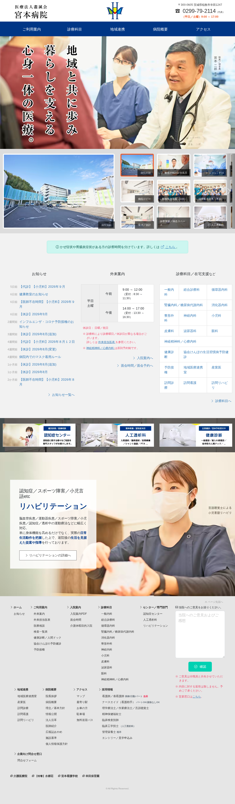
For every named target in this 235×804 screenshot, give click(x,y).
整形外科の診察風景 (175, 172)
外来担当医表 (106, 342)
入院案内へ (144, 358)
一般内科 (106, 613)
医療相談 (39, 625)
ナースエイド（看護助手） (131, 702)
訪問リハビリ (25, 720)
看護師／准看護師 (125, 696)
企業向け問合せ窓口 (29, 754)
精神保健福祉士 (111, 714)
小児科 (216, 315)
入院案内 (75, 607)
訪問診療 (22, 708)
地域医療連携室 (27, 696)
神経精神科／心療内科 (100, 348)
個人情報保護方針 (57, 743)
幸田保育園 (92, 776)
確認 (202, 666)
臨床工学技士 (119, 726)
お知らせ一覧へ (63, 394)
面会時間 (75, 619)
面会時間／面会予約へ (136, 365)
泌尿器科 (190, 331)
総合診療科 (192, 289)
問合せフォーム (27, 760)
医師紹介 (51, 726)
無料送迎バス (85, 720)
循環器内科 (220, 289)
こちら (170, 247)
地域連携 (117, 29)
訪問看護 (190, 383)
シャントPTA (216, 172)
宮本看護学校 (69, 776)
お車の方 (82, 708)
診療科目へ (222, 401)
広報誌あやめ (54, 732)
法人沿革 (51, 720)
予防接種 (39, 649)
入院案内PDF (78, 613)
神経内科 (190, 315)
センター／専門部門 (155, 607)
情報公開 (51, 714)
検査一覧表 (41, 631)
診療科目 (74, 29)
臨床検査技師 (110, 720)
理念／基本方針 (55, 708)
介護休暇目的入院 (81, 625)
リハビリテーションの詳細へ (49, 555)
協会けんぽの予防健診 (47, 643)
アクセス (203, 29)
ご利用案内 (31, 29)
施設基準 (51, 738)
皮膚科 (169, 331)
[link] (117, 601)
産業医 (216, 367)
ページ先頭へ (215, 601)
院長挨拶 (51, 696)
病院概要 (160, 29)
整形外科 (106, 643)
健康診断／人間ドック (47, 637)
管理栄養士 (111, 732)
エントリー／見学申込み (117, 738)
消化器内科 (220, 305)
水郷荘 (44, 776)
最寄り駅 (82, 702)
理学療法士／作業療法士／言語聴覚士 (125, 708)
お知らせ (19, 613)
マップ (81, 696)
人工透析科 (217, 224)
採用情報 (107, 689)
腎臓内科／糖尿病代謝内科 (183, 305)
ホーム (17, 607)
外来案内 (39, 613)
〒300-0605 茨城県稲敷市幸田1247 (200, 4)
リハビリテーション (155, 625)
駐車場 (81, 714)
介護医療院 (20, 776)
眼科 (215, 331)
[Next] (229, 191)
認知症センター (152, 613)
